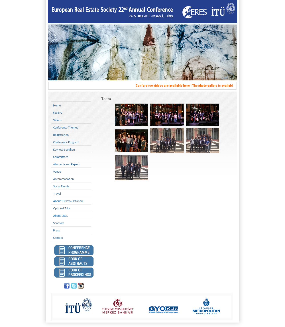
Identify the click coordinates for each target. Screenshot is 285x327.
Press (56, 230)
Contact (58, 238)
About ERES (60, 216)
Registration (61, 135)
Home (57, 105)
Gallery (57, 113)
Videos (57, 120)
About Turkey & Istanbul (68, 201)
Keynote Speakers (64, 149)
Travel (57, 194)
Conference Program (66, 142)
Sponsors (58, 223)
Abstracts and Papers (66, 164)
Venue (57, 172)
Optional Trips (61, 208)
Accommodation (63, 179)
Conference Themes (65, 127)
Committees (60, 157)
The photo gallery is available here (214, 86)
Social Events (61, 186)
